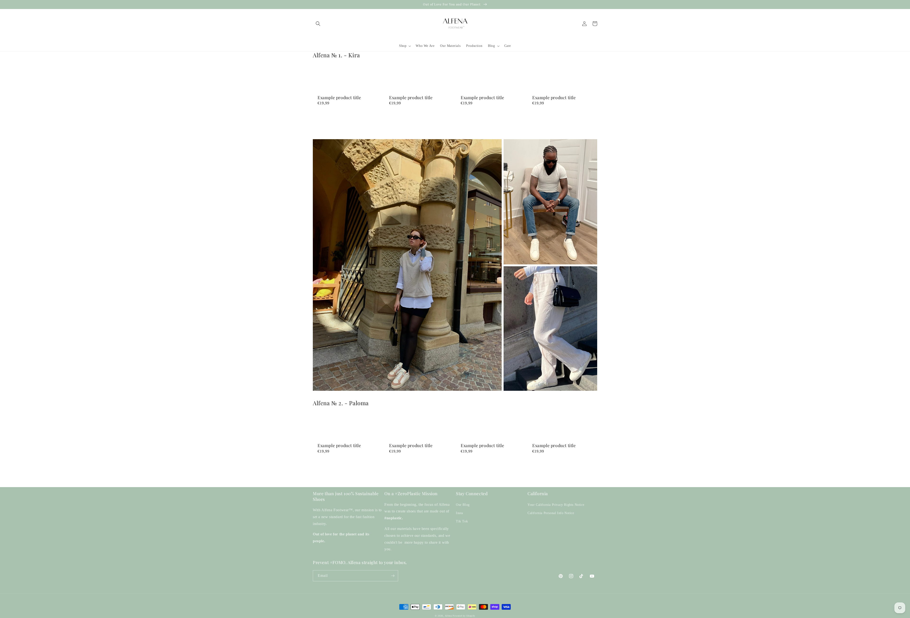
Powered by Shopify (464, 615)
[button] (318, 23)
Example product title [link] (339, 97)
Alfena (448, 615)
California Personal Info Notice (551, 513)
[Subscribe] (392, 575)
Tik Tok (462, 521)
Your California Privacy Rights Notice (556, 505)
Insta (459, 513)
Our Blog (463, 505)
